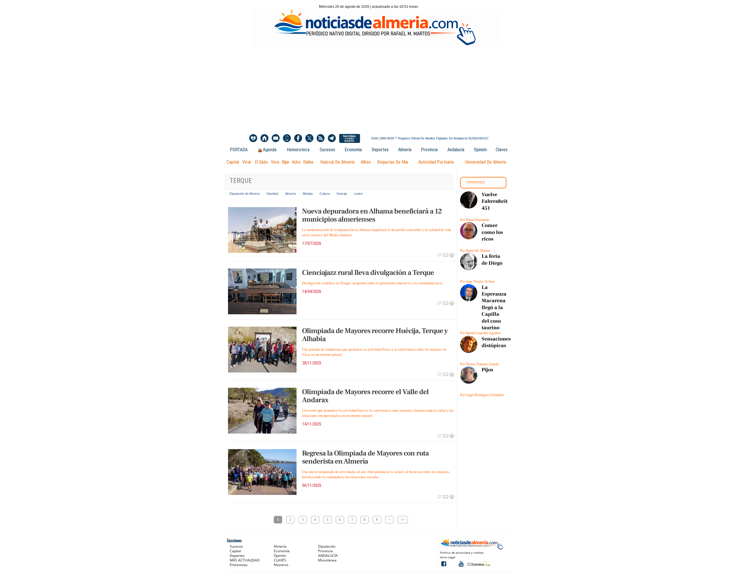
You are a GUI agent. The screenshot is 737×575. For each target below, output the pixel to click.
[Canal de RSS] (321, 138)
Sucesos (327, 149)
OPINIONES (475, 182)
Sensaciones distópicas (496, 342)
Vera (275, 162)
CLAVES (280, 560)
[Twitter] (309, 138)
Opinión (480, 149)
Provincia (429, 149)
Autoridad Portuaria (436, 162)
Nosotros (281, 564)
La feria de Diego (492, 259)
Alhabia (308, 193)
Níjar (286, 162)
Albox (366, 162)
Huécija (342, 193)
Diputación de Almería (244, 193)
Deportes (380, 149)
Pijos (487, 369)
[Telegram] (332, 138)
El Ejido (261, 162)
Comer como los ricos (492, 232)
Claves (502, 149)
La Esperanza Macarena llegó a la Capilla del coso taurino (494, 307)
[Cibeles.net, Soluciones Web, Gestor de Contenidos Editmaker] (478, 563)
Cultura (325, 193)
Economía (353, 149)
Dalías (308, 162)
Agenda (269, 149)
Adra (296, 162)
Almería (404, 149)
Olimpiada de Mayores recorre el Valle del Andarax (365, 395)
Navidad (272, 193)
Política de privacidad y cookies (462, 553)
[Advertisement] (368, 90)
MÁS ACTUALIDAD (245, 560)
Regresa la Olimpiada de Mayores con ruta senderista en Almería (365, 457)
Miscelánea (327, 560)
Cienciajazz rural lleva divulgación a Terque (368, 272)
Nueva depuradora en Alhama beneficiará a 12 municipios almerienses (372, 215)
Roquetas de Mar (393, 162)
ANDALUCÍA (328, 555)
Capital (233, 162)
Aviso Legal (447, 557)
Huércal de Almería (337, 162)
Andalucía (455, 149)
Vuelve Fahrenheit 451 (495, 201)
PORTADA (239, 149)
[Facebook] (298, 138)
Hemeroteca (298, 149)
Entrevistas (239, 564)
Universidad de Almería (485, 162)
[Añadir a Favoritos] (253, 138)
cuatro (358, 193)
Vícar (246, 162)
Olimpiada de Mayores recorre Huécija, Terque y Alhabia (375, 334)
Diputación (326, 546)
